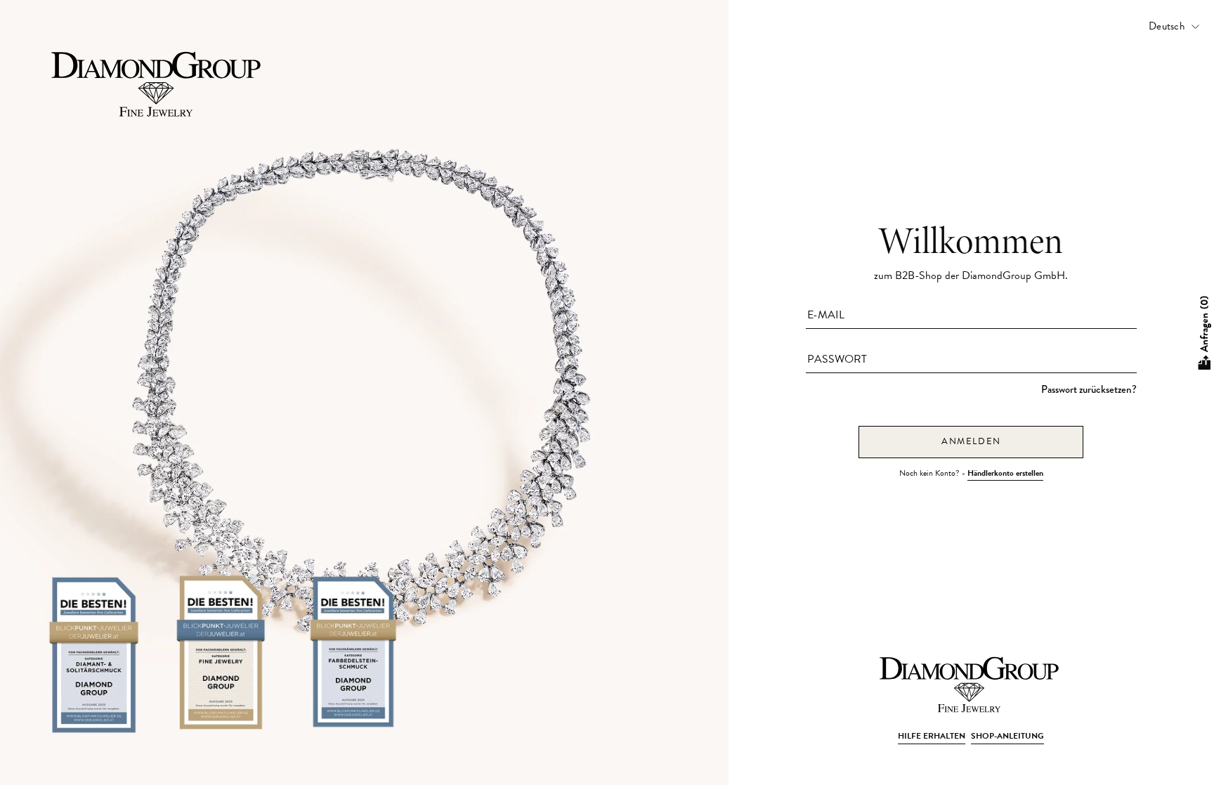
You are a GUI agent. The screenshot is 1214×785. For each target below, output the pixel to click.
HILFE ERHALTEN (931, 735)
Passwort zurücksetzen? (1089, 389)
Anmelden (971, 441)
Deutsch (1166, 26)
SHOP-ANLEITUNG (1007, 735)
